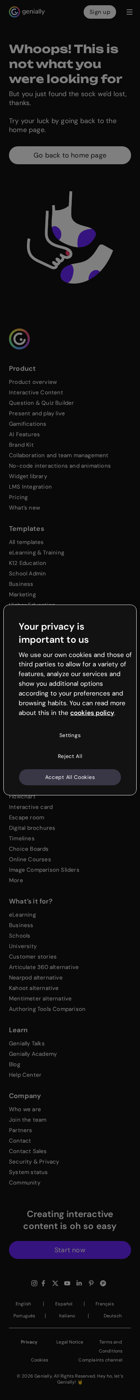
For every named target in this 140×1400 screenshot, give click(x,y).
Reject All (70, 756)
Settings (70, 735)
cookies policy (92, 712)
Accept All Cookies (70, 776)
